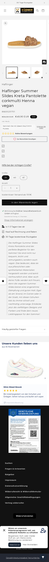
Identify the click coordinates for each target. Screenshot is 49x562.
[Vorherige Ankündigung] (4, 3)
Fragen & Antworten (15, 469)
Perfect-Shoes (27, 549)
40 (16, 178)
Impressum (10, 480)
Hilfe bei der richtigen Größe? (17, 165)
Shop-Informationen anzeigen (18, 220)
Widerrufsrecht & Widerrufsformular (23, 491)
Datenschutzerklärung (16, 486)
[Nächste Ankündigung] (44, 3)
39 (6, 177)
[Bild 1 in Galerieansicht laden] (11, 72)
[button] (5, 10)
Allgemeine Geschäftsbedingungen (22, 497)
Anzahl (5, 183)
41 (23, 177)
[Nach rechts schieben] (46, 73)
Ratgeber (9, 474)
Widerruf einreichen (24, 516)
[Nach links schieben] (3, 73)
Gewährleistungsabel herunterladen (24, 558)
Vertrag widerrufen (14, 503)
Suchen (9, 463)
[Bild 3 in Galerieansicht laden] (37, 72)
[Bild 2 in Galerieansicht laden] (24, 72)
